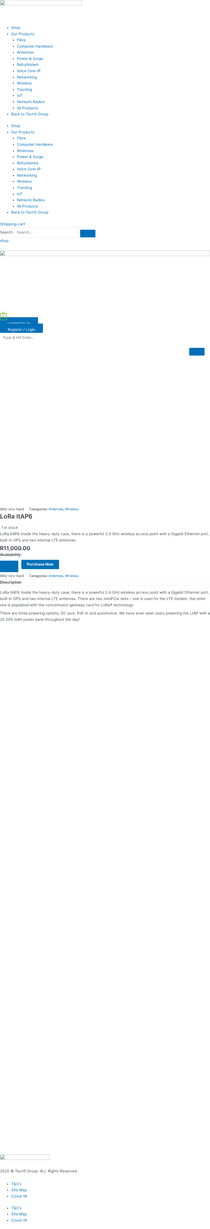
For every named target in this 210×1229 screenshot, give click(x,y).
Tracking (24, 89)
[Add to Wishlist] (9, 566)
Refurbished (27, 64)
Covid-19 (19, 1196)
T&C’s (16, 1184)
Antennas (25, 52)
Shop (15, 27)
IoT (19, 95)
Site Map (19, 1190)
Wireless (24, 83)
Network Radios (31, 102)
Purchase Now (40, 564)
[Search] (87, 233)
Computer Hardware (35, 46)
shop (4, 240)
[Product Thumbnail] (197, 352)
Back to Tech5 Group (29, 114)
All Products (27, 108)
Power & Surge (30, 58)
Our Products (22, 34)
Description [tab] (11, 582)
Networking (27, 77)
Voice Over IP (29, 71)
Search (6, 232)
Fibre (21, 40)
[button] (105, 310)
